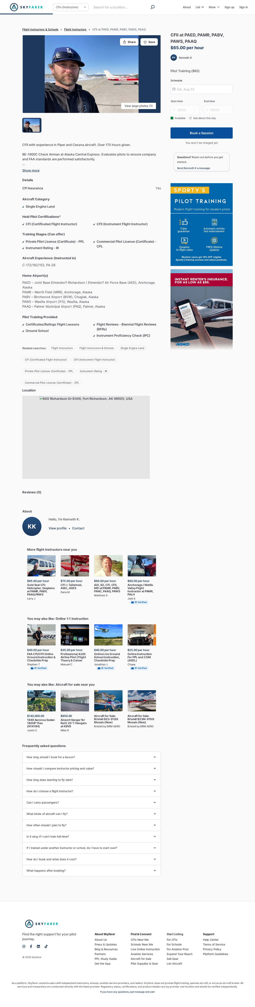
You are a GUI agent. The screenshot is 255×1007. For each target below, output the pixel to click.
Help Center (211, 939)
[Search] (153, 7)
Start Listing (175, 934)
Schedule (176, 80)
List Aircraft (174, 963)
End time (209, 101)
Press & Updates (106, 944)
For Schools (174, 944)
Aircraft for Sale (141, 958)
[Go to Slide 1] (31, 125)
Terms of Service (214, 944)
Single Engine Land (132, 348)
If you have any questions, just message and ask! (127, 991)
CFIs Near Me (140, 939)
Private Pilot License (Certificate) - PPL (49, 371)
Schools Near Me (142, 944)
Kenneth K (185, 57)
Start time (177, 101)
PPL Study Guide (106, 958)
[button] (92, 74)
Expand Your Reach (179, 954)
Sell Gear (172, 958)
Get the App (103, 963)
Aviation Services (142, 954)
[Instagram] (25, 946)
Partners (100, 954)
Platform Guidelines (215, 954)
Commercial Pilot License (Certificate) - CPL (52, 382)
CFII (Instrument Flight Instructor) (94, 359)
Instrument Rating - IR (93, 371)
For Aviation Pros (178, 949)
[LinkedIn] (38, 946)
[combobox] (117, 7)
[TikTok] (45, 946)
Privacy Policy (212, 949)
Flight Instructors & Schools (40, 29)
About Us (101, 939)
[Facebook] (31, 946)
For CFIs (172, 939)
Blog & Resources (106, 949)
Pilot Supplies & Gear (144, 963)
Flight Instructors (75, 29)
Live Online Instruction (145, 949)
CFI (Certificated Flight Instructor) (46, 359)
